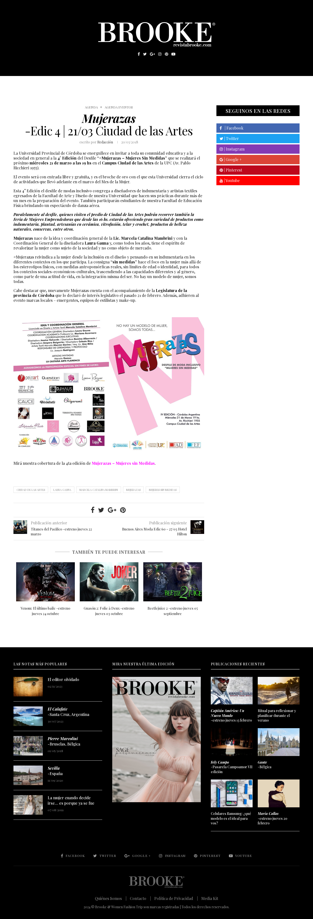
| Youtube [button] (231, 180)
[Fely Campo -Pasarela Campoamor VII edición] (231, 742)
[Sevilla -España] (28, 775)
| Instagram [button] (234, 148)
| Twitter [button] (231, 138)
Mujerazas (133, 490)
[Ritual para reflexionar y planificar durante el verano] (278, 691)
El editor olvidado (63, 679)
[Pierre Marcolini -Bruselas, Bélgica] (28, 746)
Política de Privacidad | (176, 898)
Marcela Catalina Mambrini (98, 490)
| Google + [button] (232, 159)
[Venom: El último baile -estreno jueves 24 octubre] (45, 581)
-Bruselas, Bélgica (64, 741)
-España (55, 771)
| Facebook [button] (232, 127)
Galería (135, 83)
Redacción (105, 142)
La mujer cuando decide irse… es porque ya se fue (71, 800)
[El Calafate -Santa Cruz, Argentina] (28, 716)
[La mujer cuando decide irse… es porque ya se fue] (28, 805)
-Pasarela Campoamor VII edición (231, 767)
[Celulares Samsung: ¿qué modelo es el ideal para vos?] (231, 793)
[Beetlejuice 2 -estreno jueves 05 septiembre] (172, 581)
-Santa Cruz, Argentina (68, 711)
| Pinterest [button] (232, 170)
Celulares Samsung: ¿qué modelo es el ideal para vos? (231, 818)
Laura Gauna (62, 490)
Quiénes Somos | (110, 898)
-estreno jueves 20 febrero (272, 818)
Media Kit (209, 898)
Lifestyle (49, 83)
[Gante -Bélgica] (278, 742)
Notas (112, 83)
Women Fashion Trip (202, 83)
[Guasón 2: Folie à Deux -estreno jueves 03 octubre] (109, 581)
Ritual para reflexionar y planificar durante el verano (277, 715)
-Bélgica (264, 764)
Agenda (91, 107)
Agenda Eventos (119, 107)
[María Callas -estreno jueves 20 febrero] (278, 793)
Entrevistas (83, 83)
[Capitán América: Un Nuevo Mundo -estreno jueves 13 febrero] (231, 691)
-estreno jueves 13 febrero (231, 715)
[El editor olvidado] (28, 686)
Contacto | (140, 898)
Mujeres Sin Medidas (163, 490)
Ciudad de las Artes (31, 490)
